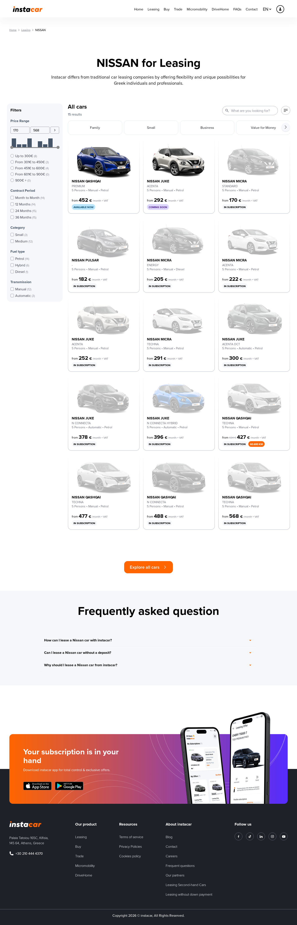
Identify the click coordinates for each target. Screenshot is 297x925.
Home (138, 9)
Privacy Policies (130, 846)
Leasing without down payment (189, 894)
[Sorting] (285, 110)
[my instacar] (280, 9)
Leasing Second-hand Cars (186, 884)
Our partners (175, 875)
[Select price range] (54, 130)
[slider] (11, 147)
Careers (171, 856)
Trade (178, 9)
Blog (169, 836)
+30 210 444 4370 (29, 853)
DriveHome (220, 9)
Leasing (153, 9)
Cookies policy (130, 856)
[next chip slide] (285, 127)
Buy (167, 9)
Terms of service (131, 836)
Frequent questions (180, 865)
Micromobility (197, 9)
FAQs (237, 9)
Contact (252, 9)
